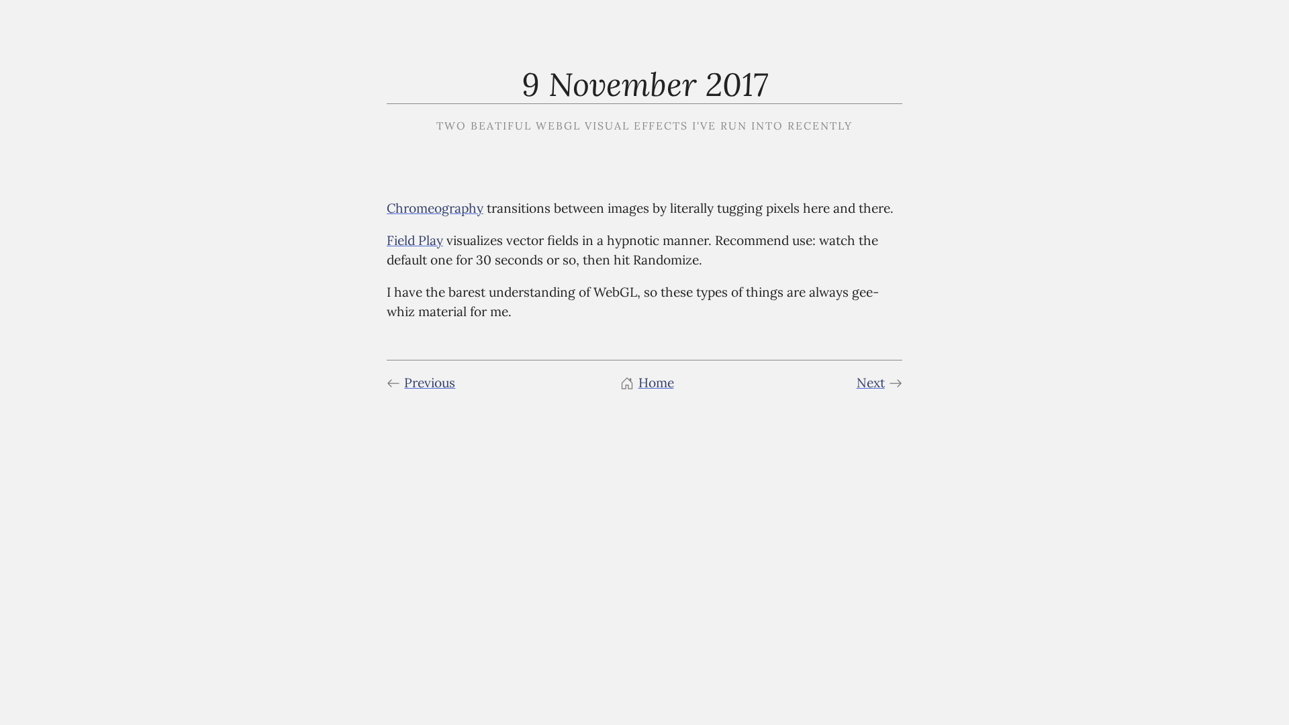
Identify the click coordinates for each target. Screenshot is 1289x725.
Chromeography (435, 208)
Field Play (415, 240)
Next (871, 383)
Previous (429, 383)
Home (656, 383)
